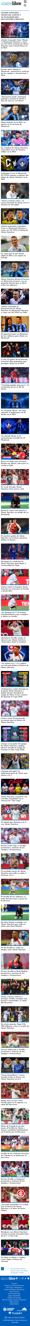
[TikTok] (25, 1278)
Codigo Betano (14, 1304)
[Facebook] (16, 1278)
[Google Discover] (28, 1278)
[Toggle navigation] (25, 1)
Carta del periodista (14, 1294)
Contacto (14, 1283)
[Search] (25, 5)
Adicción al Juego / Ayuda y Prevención (14, 1300)
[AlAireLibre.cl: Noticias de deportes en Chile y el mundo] (8, 1278)
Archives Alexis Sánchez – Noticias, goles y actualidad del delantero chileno (19, 1271)
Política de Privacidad (14, 1298)
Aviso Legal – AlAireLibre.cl (14, 1287)
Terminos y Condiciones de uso (14, 1285)
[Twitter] (19, 1278)
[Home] (11, 3)
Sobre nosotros (14, 1292)
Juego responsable (14, 1296)
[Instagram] (22, 1278)
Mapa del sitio (14, 1302)
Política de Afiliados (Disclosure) (14, 1289)
